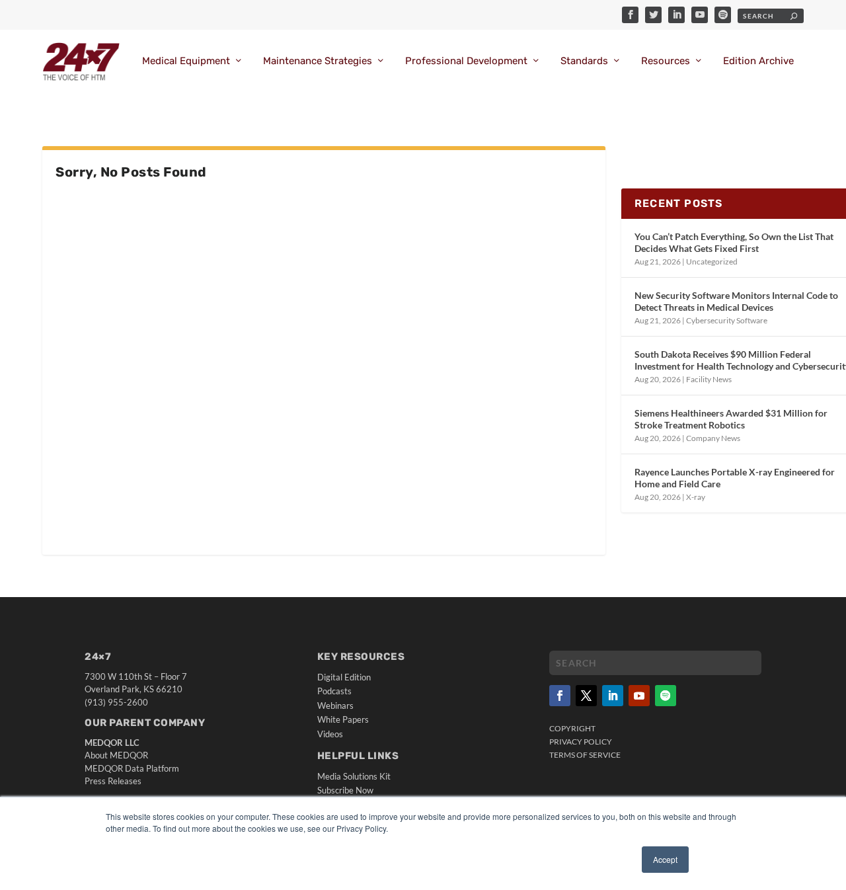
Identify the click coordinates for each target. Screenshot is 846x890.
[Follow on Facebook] (559, 695)
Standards (584, 61)
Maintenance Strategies (317, 61)
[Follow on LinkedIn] (612, 695)
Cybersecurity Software (726, 320)
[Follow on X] (586, 695)
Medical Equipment (186, 61)
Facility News (709, 379)
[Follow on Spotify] (665, 695)
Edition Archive (758, 61)
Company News (713, 438)
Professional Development (466, 61)
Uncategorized (712, 261)
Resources (665, 61)
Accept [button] (665, 859)
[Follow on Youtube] (639, 695)
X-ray (695, 497)
